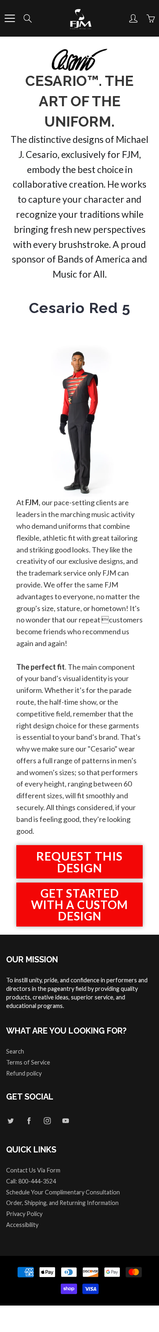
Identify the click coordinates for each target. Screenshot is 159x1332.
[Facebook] (29, 1120)
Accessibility (22, 1224)
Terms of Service (28, 1062)
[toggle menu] (9, 18)
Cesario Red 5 (79, 307)
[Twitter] (10, 1120)
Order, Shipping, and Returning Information (62, 1202)
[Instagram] (47, 1120)
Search (15, 1051)
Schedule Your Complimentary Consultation (63, 1192)
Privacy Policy (24, 1213)
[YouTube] (65, 1120)
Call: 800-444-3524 (31, 1181)
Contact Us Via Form (33, 1170)
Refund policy (24, 1073)
